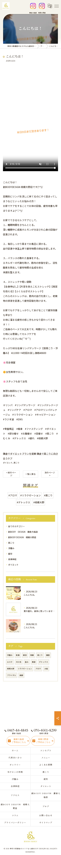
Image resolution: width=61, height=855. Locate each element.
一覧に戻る (30, 473)
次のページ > (50, 474)
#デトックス (23, 502)
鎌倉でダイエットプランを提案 (19, 453)
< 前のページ (11, 474)
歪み (26, 662)
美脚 (21, 675)
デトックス (43, 662)
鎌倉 (48, 655)
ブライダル (11, 675)
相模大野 (10, 668)
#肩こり (48, 495)
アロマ (38, 668)
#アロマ (12, 495)
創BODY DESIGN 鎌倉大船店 (23, 531)
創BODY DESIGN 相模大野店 (22, 537)
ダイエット (8, 462)
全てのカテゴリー (16, 526)
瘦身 (34, 662)
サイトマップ (45, 822)
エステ (9, 662)
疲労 (10, 553)
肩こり (16, 462)
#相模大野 (38, 502)
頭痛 (32, 655)
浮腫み (11, 548)
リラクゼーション (25, 668)
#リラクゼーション (30, 495)
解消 (25, 655)
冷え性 (18, 662)
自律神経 (12, 559)
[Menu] (56, 6)
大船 (46, 668)
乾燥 (18, 655)
